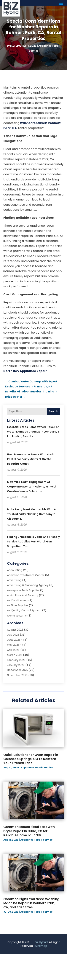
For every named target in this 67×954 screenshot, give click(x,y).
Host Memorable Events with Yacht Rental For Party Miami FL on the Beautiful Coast (31, 459)
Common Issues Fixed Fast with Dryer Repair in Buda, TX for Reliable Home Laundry (29, 831)
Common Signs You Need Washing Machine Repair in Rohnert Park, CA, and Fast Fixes (31, 903)
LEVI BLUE (15, 46)
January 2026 (16, 665)
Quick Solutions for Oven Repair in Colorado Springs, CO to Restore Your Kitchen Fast (30, 759)
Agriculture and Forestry (22, 595)
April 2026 (13, 650)
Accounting (14, 570)
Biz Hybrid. (41, 942)
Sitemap (41, 946)
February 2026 (16, 660)
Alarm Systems (17, 615)
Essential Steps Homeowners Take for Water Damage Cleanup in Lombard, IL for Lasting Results (33, 431)
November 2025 (17, 675)
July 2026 (13, 635)
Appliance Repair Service (37, 767)
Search (53, 411)
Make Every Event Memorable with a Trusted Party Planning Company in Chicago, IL (31, 514)
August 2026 (15, 630)
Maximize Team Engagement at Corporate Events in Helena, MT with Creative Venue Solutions (32, 486)
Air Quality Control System (24, 610)
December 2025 (17, 670)
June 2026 (13, 640)
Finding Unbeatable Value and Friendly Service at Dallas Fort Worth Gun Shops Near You (33, 541)
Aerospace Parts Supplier (23, 590)
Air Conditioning (17, 600)
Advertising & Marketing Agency (27, 585)
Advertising (14, 580)
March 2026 (14, 655)
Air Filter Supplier (17, 605)
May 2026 (13, 645)
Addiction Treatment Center (25, 575)
